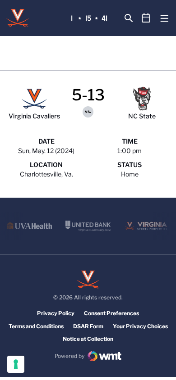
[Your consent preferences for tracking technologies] (15, 364)
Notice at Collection (88, 338)
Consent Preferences (111, 313)
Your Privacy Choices (140, 326)
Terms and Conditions (36, 326)
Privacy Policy (55, 313)
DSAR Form (88, 326)
